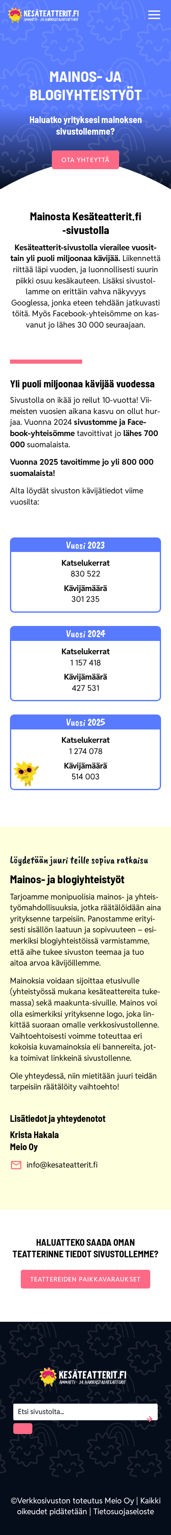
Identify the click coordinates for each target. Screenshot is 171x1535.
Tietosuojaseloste (123, 1511)
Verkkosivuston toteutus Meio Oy (75, 1500)
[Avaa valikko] (154, 14)
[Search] (22, 1428)
